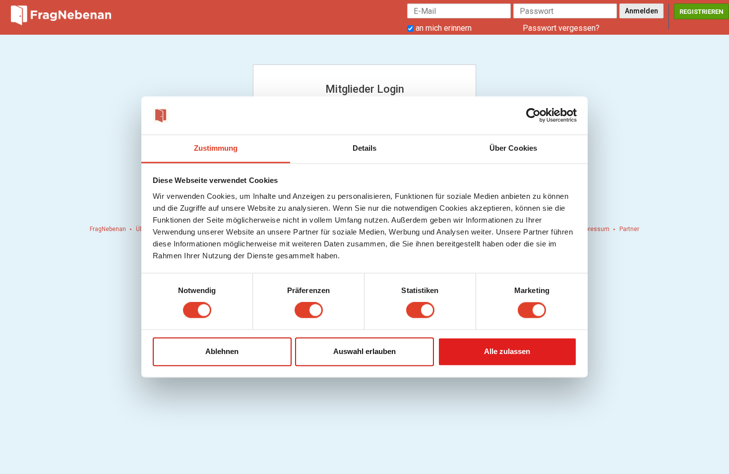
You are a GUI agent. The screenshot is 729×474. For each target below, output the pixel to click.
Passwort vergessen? (561, 28)
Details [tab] (365, 148)
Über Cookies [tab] (513, 148)
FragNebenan (108, 229)
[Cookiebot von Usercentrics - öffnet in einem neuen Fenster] (533, 115)
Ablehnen (222, 351)
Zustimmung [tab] (216, 148)
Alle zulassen (507, 351)
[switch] (309, 310)
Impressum (593, 229)
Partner (629, 229)
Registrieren (701, 11)
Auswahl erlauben (364, 351)
